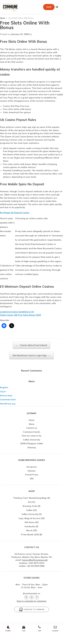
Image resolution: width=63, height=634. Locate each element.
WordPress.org (7, 403)
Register (4, 387)
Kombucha (30, 526)
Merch (29, 530)
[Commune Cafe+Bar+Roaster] (10, 7)
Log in (3, 391)
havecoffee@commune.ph (35, 560)
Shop (49, 7)
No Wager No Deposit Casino (14, 212)
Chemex (31, 471)
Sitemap (31, 447)
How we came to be (31, 435)
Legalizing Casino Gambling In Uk (17, 311)
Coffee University (31, 439)
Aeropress (31, 467)
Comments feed (8, 399)
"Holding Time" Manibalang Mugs (30, 498)
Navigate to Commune (33, 609)
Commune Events (31, 432)
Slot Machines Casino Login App (31, 355)
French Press (31, 474)
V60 (31, 478)
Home (2, 18)
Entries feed (6, 395)
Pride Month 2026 (30, 534)
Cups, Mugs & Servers (29, 518)
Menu (31, 424)
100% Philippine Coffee (31, 443)
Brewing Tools (30, 506)
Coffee (29, 510)
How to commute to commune (31, 601)
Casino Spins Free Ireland (31, 345)
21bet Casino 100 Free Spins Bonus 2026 (20, 315)
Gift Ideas (29, 522)
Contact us (31, 428)
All (29, 502)
